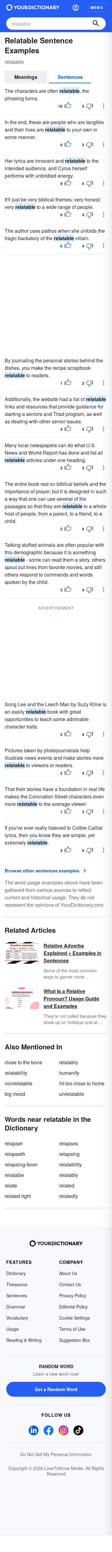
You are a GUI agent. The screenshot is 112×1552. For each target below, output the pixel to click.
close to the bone (23, 1062)
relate (11, 1185)
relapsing (69, 1153)
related (66, 1185)
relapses (68, 1143)
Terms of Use (72, 1329)
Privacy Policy (72, 1295)
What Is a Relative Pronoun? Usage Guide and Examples (71, 998)
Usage (12, 1329)
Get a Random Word (56, 1389)
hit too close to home (82, 1083)
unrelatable (71, 1093)
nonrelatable (18, 1083)
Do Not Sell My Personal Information (56, 1454)
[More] (103, 106)
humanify (69, 1072)
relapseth (15, 1153)
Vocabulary (17, 1318)
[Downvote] (89, 106)
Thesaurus (16, 1284)
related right (18, 1196)
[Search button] (95, 23)
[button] (75, 7)
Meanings (25, 76)
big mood (15, 1093)
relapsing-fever (21, 1164)
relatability (16, 1072)
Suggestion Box (74, 1340)
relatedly (68, 1196)
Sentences (70, 76)
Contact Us (70, 1284)
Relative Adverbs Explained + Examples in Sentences (72, 953)
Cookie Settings (74, 1318)
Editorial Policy (73, 1306)
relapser (14, 1143)
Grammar (15, 1306)
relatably (68, 1062)
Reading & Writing (24, 1340)
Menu (97, 7)
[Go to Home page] (32, 7)
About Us (68, 1273)
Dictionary (16, 1273)
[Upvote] (68, 106)
